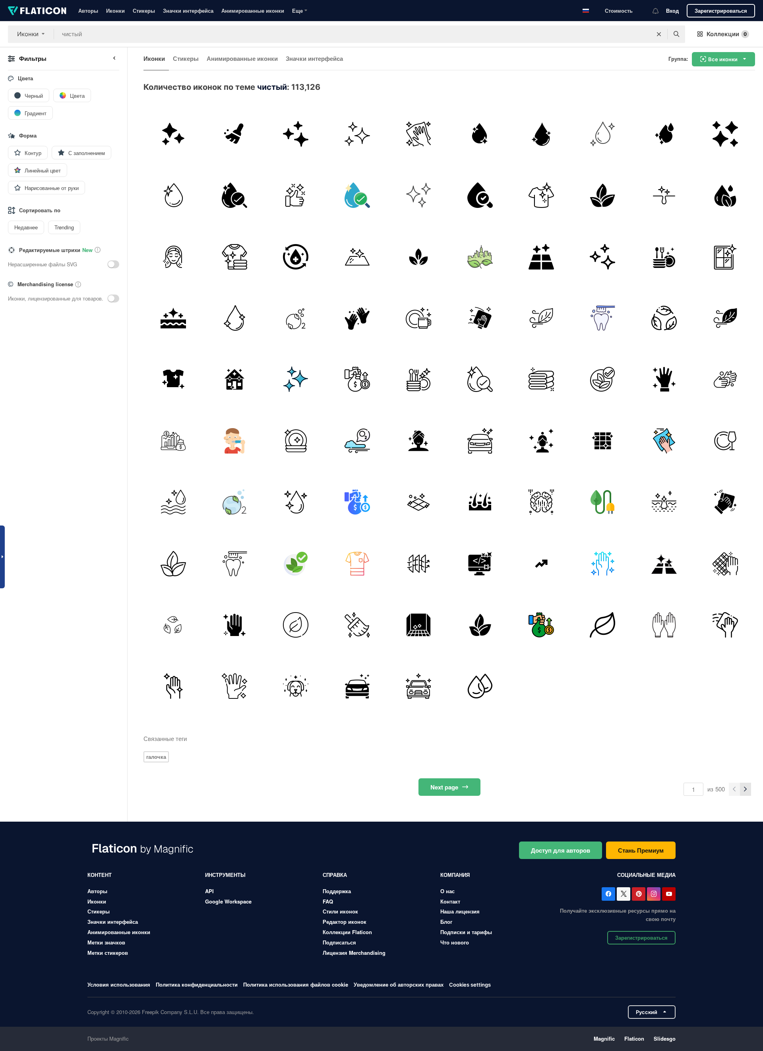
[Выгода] (541, 563)
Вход (672, 10)
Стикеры (144, 10)
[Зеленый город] (480, 256)
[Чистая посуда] (418, 318)
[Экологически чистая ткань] (480, 624)
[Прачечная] (234, 256)
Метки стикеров (107, 952)
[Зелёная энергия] (602, 502)
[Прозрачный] (541, 440)
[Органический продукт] (296, 624)
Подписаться (339, 942)
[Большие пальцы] (296, 195)
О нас (447, 891)
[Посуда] (725, 440)
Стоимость (619, 10)
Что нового (454, 942)
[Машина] (418, 686)
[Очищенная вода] (296, 256)
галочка (156, 756)
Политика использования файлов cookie (295, 984)
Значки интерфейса (188, 10)
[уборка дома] (234, 379)
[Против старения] (173, 256)
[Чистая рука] (664, 379)
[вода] (234, 195)
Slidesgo (665, 1038)
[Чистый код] (480, 563)
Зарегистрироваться (721, 10)
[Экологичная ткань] (602, 195)
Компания (455, 874)
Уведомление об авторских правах (398, 984)
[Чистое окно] (602, 440)
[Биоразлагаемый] (173, 624)
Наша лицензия (460, 911)
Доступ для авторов (560, 850)
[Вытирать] (480, 318)
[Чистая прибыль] (357, 379)
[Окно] (725, 256)
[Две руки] (357, 318)
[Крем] (602, 134)
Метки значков (106, 942)
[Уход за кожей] (418, 440)
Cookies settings (470, 985)
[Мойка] (418, 195)
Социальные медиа (646, 874)
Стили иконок (340, 911)
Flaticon (634, 1038)
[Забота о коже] (173, 318)
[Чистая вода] (480, 134)
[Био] (664, 318)
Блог (446, 921)
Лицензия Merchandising (354, 952)
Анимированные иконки (252, 10)
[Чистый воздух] (296, 318)
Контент (99, 874)
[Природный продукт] (602, 379)
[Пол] (541, 256)
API (209, 891)
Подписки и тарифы (466, 932)
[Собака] (296, 686)
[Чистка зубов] (602, 318)
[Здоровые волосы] (480, 502)
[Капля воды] (480, 195)
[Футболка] (357, 563)
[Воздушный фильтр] (418, 563)
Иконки (115, 10)
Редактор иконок (344, 921)
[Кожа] (664, 502)
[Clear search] (659, 34)
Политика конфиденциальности (197, 984)
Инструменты (225, 874)
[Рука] (234, 624)
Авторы (88, 10)
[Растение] (418, 256)
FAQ (328, 901)
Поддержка (337, 891)
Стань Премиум (641, 850)
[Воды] (664, 134)
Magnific (604, 1038)
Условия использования (118, 984)
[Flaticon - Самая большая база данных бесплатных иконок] (37, 10)
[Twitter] (623, 894)
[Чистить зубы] (234, 440)
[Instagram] (653, 894)
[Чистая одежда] (541, 195)
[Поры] (664, 195)
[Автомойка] (480, 440)
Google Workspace (228, 901)
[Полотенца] (541, 379)
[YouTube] (669, 894)
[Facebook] (608, 894)
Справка (335, 874)
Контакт (450, 901)
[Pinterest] (638, 894)
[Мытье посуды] (664, 256)
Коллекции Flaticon (347, 932)
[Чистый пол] (664, 563)
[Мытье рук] (725, 379)
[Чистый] (173, 134)
